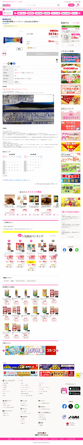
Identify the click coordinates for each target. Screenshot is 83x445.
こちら (19, 82)
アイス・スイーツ (6, 391)
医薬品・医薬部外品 (24, 393)
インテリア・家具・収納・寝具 (26, 395)
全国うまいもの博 (6, 405)
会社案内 (61, 439)
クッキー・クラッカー (21, 16)
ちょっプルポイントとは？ (26, 413)
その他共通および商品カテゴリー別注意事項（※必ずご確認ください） (16, 180)
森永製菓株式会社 (6, 23)
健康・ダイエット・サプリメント (27, 391)
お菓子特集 (38, 13)
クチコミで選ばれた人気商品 (8, 407)
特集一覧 (5, 403)
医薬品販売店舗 (54, 439)
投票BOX (23, 419)
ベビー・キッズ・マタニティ (44, 387)
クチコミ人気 (56, 13)
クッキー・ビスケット (30, 16)
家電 (40, 385)
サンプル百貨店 (5, 16)
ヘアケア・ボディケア (25, 387)
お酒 (4, 395)
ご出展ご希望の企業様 (70, 439)
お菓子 (15, 16)
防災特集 (46, 13)
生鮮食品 (5, 385)
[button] (15, 13)
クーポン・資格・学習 (43, 391)
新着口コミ (23, 423)
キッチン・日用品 (24, 385)
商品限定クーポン (24, 405)
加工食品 (5, 387)
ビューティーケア (24, 389)
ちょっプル (11, 16)
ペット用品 (41, 389)
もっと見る (53, 235)
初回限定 (30, 13)
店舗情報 (41, 425)
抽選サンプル (5, 413)
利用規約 (9, 439)
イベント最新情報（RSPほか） (44, 403)
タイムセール (23, 403)
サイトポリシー (29, 439)
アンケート (23, 421)
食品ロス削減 (66, 13)
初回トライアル (6, 415)
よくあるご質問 (77, 1)
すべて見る (21, 380)
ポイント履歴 (23, 411)
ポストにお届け (76, 13)
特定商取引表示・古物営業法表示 (41, 439)
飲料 (4, 393)
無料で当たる (22, 13)
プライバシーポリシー (18, 439)
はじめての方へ (68, 1)
